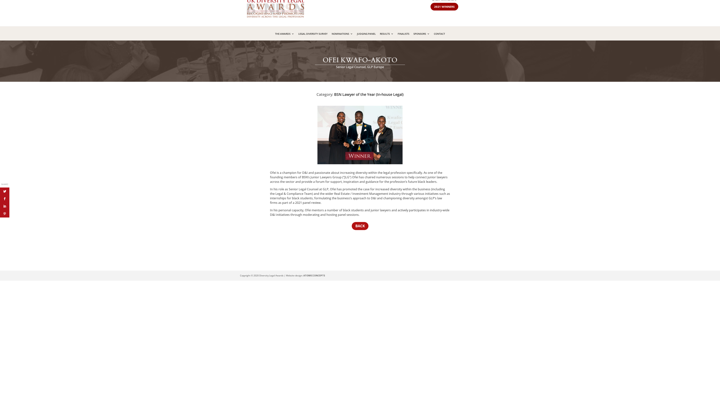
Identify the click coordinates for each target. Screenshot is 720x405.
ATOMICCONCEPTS (314, 275)
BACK (360, 226)
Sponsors (419, 33)
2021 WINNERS (444, 6)
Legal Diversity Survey (313, 33)
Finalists (403, 33)
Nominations (340, 33)
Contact (439, 33)
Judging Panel (366, 33)
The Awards (282, 33)
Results (385, 33)
